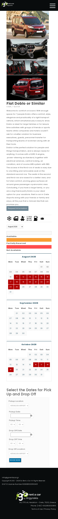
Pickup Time (15, 420)
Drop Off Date (15, 430)
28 (36, 287)
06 (47, 313)
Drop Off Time (15, 439)
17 (30, 323)
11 (35, 318)
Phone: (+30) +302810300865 (43, 506)
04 (36, 313)
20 (48, 323)
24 (10, 287)
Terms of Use (37, 509)
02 (23, 313)
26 (23, 287)
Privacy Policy (50, 509)
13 (47, 318)
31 (10, 292)
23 (48, 282)
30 (48, 287)
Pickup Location (16, 401)
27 (30, 287)
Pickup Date (14, 411)
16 (23, 323)
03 (30, 313)
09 (23, 318)
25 (17, 287)
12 (41, 318)
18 (36, 323)
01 (17, 313)
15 (17, 323)
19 (41, 323)
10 (30, 318)
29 (41, 287)
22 (17, 328)
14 (10, 323)
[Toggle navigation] (52, 6)
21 (10, 328)
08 (17, 318)
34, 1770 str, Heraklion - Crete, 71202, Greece (37, 502)
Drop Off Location (17, 449)
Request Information (17, 208)
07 (10, 318)
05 (41, 313)
